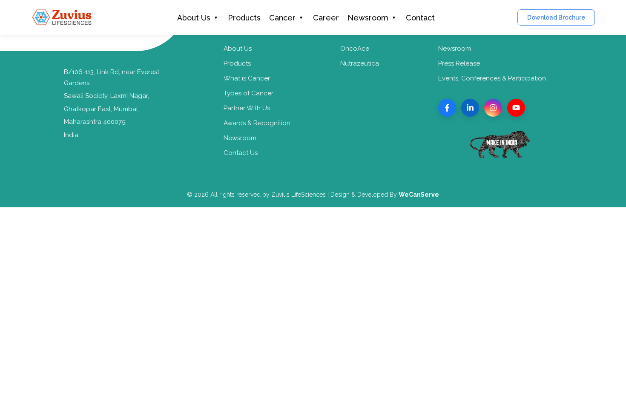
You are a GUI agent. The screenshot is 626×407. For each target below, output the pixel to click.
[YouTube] (516, 108)
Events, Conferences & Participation (492, 78)
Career (326, 17)
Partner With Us (247, 108)
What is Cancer (247, 78)
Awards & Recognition (257, 123)
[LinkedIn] (470, 108)
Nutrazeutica (359, 63)
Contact (420, 17)
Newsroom (367, 17)
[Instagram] (493, 108)
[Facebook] (447, 108)
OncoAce (354, 48)
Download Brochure (556, 17)
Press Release (459, 63)
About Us (193, 17)
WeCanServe (419, 194)
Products (244, 17)
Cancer (282, 17)
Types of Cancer (248, 93)
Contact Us (241, 153)
